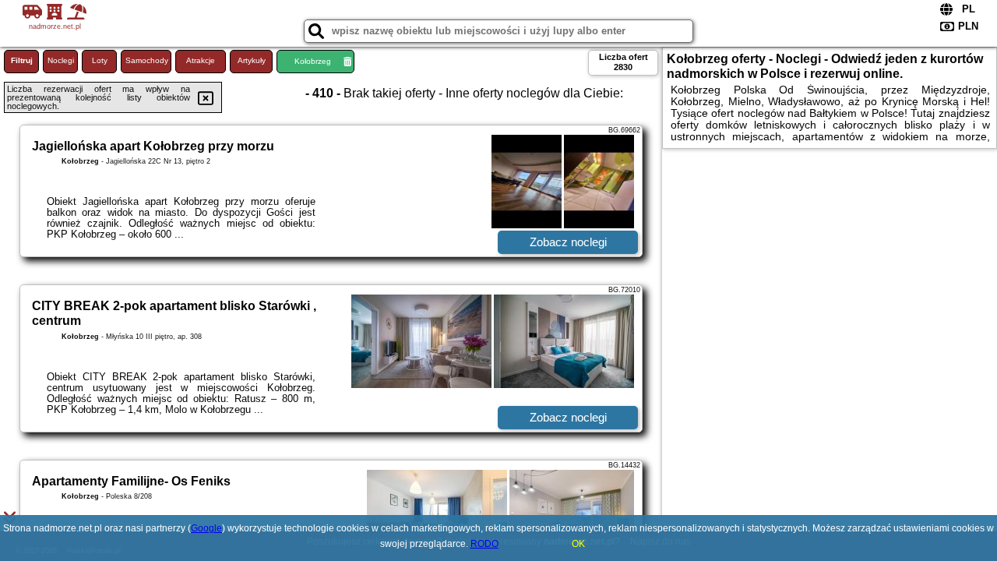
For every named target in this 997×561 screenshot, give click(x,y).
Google (206, 528)
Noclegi (61, 60)
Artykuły (252, 60)
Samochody (146, 60)
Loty (99, 60)
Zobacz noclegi (568, 242)
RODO (484, 543)
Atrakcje (200, 60)
